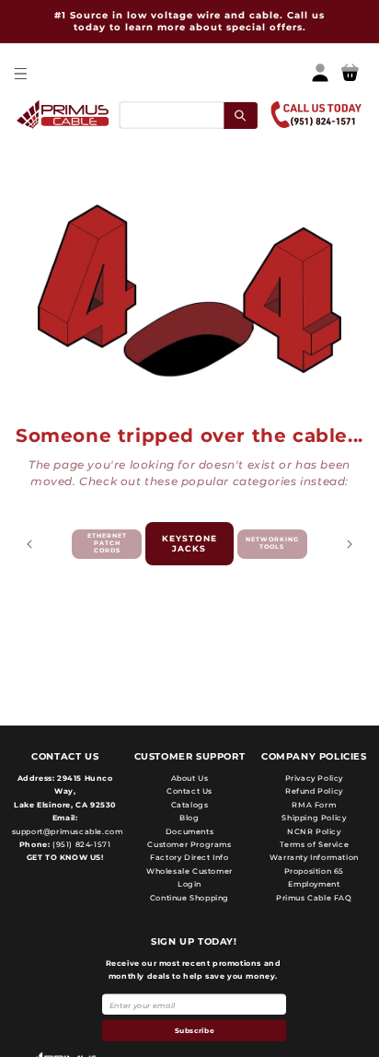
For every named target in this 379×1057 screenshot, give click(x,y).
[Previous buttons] (29, 544)
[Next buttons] (349, 544)
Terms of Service (315, 844)
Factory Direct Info (189, 857)
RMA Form (314, 804)
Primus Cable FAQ (314, 897)
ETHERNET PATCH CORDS (107, 543)
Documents (189, 831)
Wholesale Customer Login (189, 877)
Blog (189, 817)
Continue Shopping (189, 897)
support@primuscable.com (65, 831)
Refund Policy (314, 791)
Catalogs (190, 804)
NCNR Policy (314, 831)
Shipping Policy (313, 817)
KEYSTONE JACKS (189, 543)
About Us (190, 778)
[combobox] (188, 114)
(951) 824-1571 (80, 844)
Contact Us (189, 791)
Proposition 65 (314, 871)
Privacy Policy (314, 778)
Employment (313, 884)
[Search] (241, 114)
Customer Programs (189, 844)
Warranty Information (314, 857)
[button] (20, 73)
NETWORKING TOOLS (272, 543)
